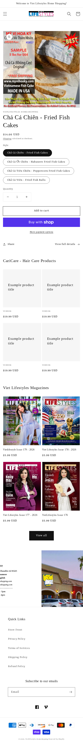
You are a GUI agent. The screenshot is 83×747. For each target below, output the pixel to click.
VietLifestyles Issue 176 (55, 515)
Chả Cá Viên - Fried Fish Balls (26, 180)
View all (41, 535)
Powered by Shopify (56, 739)
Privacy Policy (16, 639)
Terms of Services (19, 648)
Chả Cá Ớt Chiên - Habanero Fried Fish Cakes (36, 162)
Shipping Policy (17, 657)
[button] (5, 13)
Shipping (7, 139)
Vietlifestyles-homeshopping (36, 739)
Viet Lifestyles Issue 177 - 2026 (20, 515)
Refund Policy (16, 666)
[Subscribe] (70, 691)
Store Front (15, 629)
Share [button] (11, 244)
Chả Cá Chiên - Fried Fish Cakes (27, 152)
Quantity (8, 189)
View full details (65, 244)
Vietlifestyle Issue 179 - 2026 (19, 449)
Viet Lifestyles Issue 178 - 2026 (59, 449)
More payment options (41, 232)
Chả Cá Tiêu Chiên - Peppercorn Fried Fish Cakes (38, 171)
